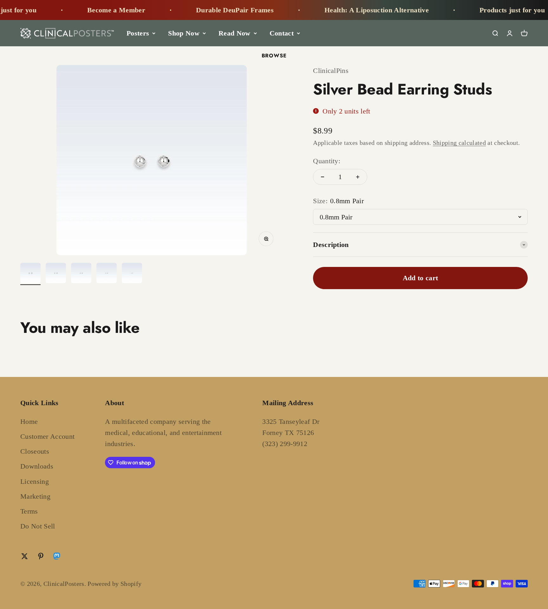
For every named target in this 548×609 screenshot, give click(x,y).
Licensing (34, 481)
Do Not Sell (37, 526)
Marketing (35, 496)
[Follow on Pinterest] (40, 556)
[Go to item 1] (30, 274)
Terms (29, 511)
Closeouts (34, 451)
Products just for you (500, 10)
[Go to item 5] (132, 274)
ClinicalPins (331, 71)
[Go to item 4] (106, 274)
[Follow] (57, 557)
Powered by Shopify (114, 583)
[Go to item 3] (81, 274)
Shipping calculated (459, 142)
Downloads (36, 466)
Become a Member (104, 10)
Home (29, 421)
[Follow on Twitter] (24, 556)
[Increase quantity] (358, 177)
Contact (282, 33)
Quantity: (326, 161)
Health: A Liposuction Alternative (364, 10)
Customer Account (47, 436)
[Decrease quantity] (322, 177)
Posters (138, 33)
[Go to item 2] (56, 274)
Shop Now (183, 33)
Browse (274, 55)
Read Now (235, 33)
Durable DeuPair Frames (222, 10)
